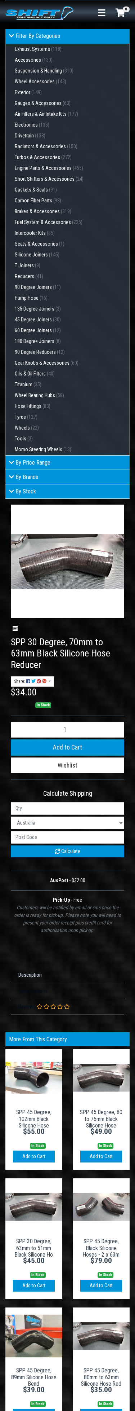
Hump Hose (31, 298)
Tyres (26, 417)
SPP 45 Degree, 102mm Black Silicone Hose (33, 1119)
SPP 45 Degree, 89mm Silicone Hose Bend (34, 1377)
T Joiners (27, 265)
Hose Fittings (32, 406)
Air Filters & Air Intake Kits (46, 114)
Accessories (34, 60)
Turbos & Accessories (43, 157)
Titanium (28, 384)
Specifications (33, 991)
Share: (20, 681)
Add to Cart (67, 747)
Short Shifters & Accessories (49, 179)
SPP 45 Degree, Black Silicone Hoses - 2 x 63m (101, 1248)
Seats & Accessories (39, 244)
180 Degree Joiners (38, 341)
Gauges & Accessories (43, 103)
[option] (15, 628)
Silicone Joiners (37, 255)
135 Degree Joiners (38, 309)
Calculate (70, 851)
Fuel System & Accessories (48, 222)
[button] (67, 765)
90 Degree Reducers (40, 352)
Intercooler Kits (35, 233)
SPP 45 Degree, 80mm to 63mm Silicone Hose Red (101, 1377)
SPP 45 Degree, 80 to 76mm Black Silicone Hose (101, 1119)
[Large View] (15, 628)
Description (30, 975)
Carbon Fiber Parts (38, 200)
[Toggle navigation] (101, 13)
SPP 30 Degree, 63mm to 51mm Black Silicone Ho (34, 1248)
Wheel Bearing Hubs (39, 395)
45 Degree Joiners (38, 319)
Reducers (29, 276)
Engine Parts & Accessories (49, 168)
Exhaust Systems (38, 49)
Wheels (27, 428)
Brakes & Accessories (43, 211)
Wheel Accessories (40, 81)
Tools (24, 438)
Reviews (27, 1007)
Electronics (32, 125)
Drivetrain (30, 136)
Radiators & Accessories (46, 146)
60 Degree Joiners (38, 330)
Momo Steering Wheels (43, 449)
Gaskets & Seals (36, 190)
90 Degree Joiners (38, 287)
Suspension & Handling (44, 71)
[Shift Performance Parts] (39, 13)
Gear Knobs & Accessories (46, 363)
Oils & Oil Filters (35, 374)
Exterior (28, 92)
